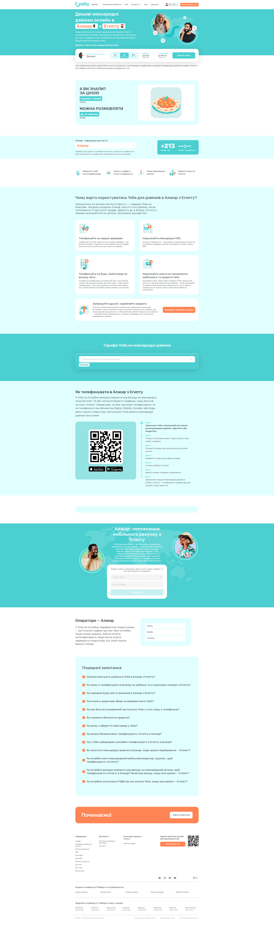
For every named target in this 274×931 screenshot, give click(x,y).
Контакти (102, 846)
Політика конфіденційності (189, 918)
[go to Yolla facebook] (159, 878)
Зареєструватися (181, 815)
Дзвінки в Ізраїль (130, 843)
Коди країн (79, 855)
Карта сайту (79, 871)
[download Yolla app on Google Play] (114, 469)
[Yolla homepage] (82, 4)
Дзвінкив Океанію (182, 892)
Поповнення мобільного (112, 4)
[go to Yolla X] (170, 878)
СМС (126, 4)
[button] (172, 4)
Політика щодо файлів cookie (145, 918)
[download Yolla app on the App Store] (97, 469)
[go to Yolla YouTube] (175, 878)
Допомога (155, 4)
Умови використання (167, 918)
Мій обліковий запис (189, 4)
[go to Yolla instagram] (165, 878)
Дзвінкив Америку (157, 892)
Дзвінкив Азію (105, 892)
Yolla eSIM (78, 858)
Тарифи (78, 841)
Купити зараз (183, 55)
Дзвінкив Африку (132, 892)
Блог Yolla (78, 868)
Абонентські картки (82, 862)
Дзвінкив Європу (81, 892)
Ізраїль (85, 365)
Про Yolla (78, 865)
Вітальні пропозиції (82, 849)
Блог (146, 4)
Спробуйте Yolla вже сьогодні (179, 310)
